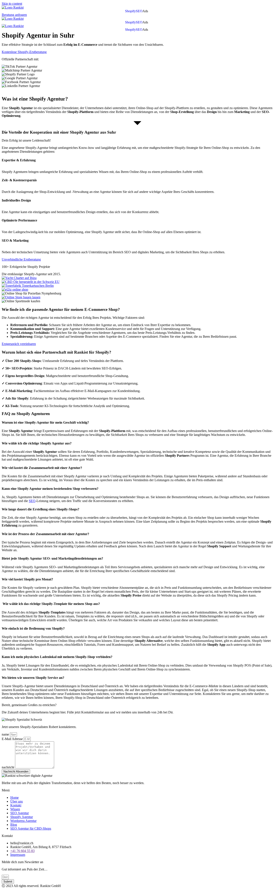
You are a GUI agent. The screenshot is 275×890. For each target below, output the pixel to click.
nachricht (8, 767)
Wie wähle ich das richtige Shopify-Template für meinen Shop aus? (51, 604)
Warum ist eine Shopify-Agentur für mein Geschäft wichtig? (46, 422)
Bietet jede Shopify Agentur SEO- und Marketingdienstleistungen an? (52, 558)
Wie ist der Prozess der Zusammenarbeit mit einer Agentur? (45, 534)
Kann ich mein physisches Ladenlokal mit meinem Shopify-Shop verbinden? (57, 657)
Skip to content (12, 3)
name (6, 734)
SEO (139, 11)
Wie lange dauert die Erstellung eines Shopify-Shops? (40, 509)
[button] (146, 11)
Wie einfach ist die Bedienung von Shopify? (33, 628)
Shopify (130, 11)
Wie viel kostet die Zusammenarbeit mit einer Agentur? (42, 468)
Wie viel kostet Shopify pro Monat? (27, 579)
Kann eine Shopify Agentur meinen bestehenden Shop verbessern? (50, 488)
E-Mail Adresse (13, 739)
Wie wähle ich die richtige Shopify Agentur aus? (37, 443)
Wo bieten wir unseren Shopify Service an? (33, 677)
